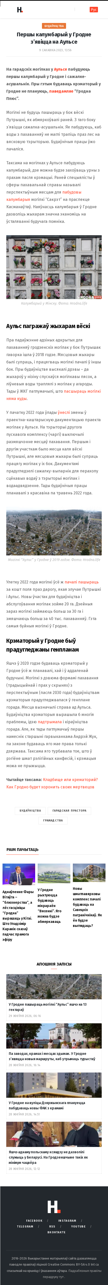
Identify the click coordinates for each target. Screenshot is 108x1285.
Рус (94, 10)
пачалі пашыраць (81, 582)
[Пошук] (79, 9)
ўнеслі (64, 412)
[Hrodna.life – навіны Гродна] (20, 9)
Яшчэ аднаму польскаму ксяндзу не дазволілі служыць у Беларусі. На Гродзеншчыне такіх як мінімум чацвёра (48, 1157)
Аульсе (60, 69)
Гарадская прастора (69, 810)
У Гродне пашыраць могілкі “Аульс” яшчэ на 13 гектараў (48, 1007)
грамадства (53, 820)
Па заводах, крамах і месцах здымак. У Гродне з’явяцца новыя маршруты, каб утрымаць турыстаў (52, 1056)
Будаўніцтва (54, 26)
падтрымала (50, 721)
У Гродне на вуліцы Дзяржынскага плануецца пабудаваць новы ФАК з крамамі (47, 1105)
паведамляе (61, 91)
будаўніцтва (30, 810)
